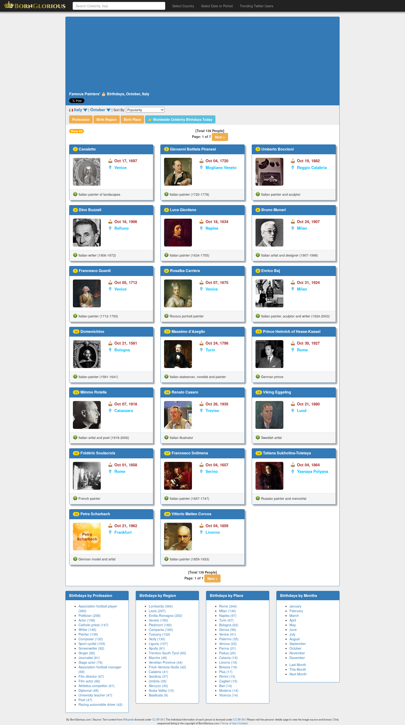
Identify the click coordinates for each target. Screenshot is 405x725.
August (294, 639)
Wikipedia (128, 719)
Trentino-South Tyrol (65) (167, 653)
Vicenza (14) (228, 695)
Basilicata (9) (158, 695)
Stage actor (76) (91, 662)
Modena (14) (228, 690)
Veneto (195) (158, 620)
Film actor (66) (89, 681)
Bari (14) (225, 685)
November (297, 653)
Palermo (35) (229, 639)
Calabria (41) (158, 671)
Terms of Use (229, 723)
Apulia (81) (157, 648)
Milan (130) (227, 610)
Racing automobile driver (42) (101, 704)
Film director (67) (91, 676)
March (294, 615)
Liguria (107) (158, 643)
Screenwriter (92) (91, 648)
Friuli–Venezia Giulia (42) (167, 667)
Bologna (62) (228, 624)
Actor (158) (87, 620)
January (295, 606)
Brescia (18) (228, 667)
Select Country (183, 6)
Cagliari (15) (228, 681)
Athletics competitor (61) (97, 685)
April (292, 620)
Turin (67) (226, 620)
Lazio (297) (157, 610)
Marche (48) (158, 657)
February (296, 610)
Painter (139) (88, 634)
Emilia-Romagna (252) (165, 615)
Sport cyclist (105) (92, 643)
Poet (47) (85, 699)
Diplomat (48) (89, 690)
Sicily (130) (157, 639)
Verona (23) (228, 643)
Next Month (298, 674)
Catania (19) (228, 657)
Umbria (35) (158, 681)
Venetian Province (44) (166, 662)
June (293, 629)
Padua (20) (227, 653)
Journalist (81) (89, 657)
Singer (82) (87, 653)
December (297, 657)
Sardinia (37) (158, 676)
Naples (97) (227, 615)
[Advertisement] (202, 54)
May (292, 624)
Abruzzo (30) (158, 685)
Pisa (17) (225, 671)
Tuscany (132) (159, 634)
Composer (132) (91, 639)
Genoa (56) (227, 629)
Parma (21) (227, 648)
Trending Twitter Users (256, 6)
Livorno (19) (228, 662)
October (295, 648)
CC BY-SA (158, 719)
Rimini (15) (227, 676)
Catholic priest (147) (94, 624)
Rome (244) (228, 606)
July (292, 634)
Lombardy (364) (161, 606)
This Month (297, 669)
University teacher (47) (95, 695)
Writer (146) (87, 629)
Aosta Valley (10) (161, 690)
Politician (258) (90, 615)
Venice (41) (227, 634)
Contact (243, 723)
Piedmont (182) (160, 624)
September (297, 643)
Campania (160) (161, 629)
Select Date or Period (217, 6)
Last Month (297, 664)
